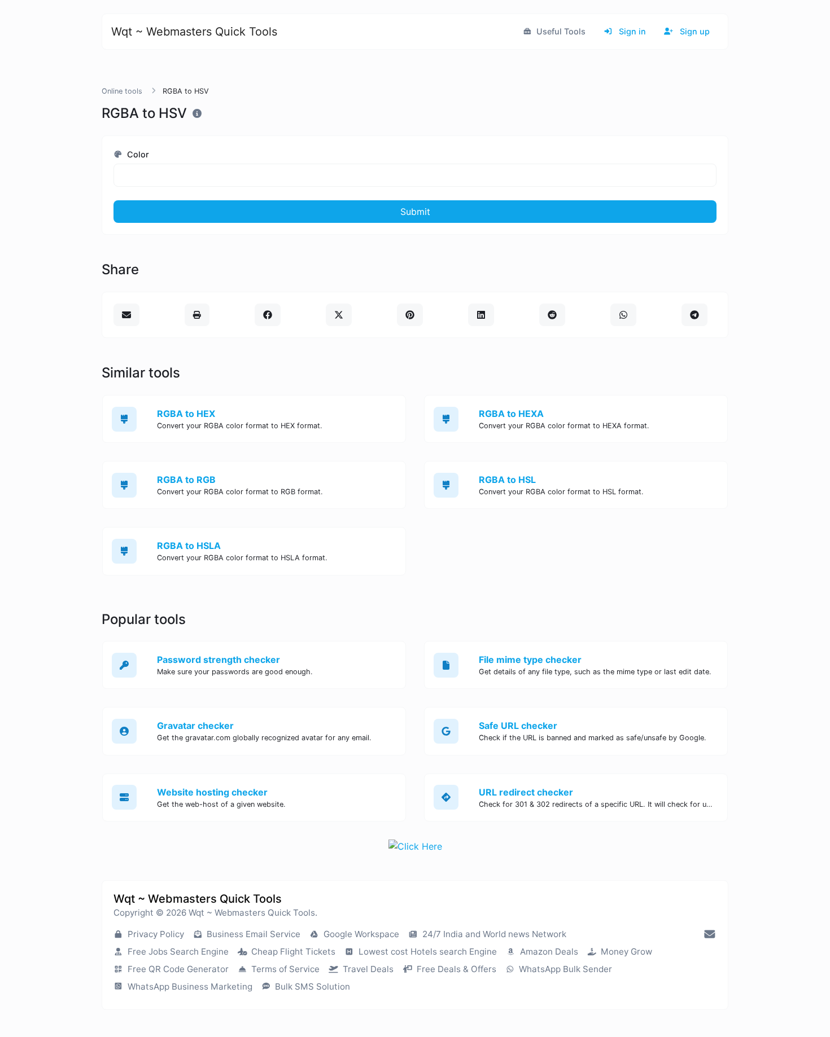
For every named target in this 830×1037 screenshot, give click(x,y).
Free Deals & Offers (455, 969)
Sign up (694, 31)
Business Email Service (252, 934)
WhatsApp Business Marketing (188, 986)
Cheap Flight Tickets (292, 951)
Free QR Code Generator (177, 969)
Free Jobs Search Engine (177, 951)
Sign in (631, 31)
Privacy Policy (154, 934)
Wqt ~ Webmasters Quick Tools (194, 31)
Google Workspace (360, 934)
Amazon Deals (548, 951)
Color (137, 154)
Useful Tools (560, 31)
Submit (415, 211)
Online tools (122, 91)
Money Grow (625, 951)
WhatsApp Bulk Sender (564, 969)
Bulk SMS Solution (311, 986)
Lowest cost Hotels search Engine (426, 951)
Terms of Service (284, 969)
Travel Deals (367, 969)
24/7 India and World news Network (493, 934)
